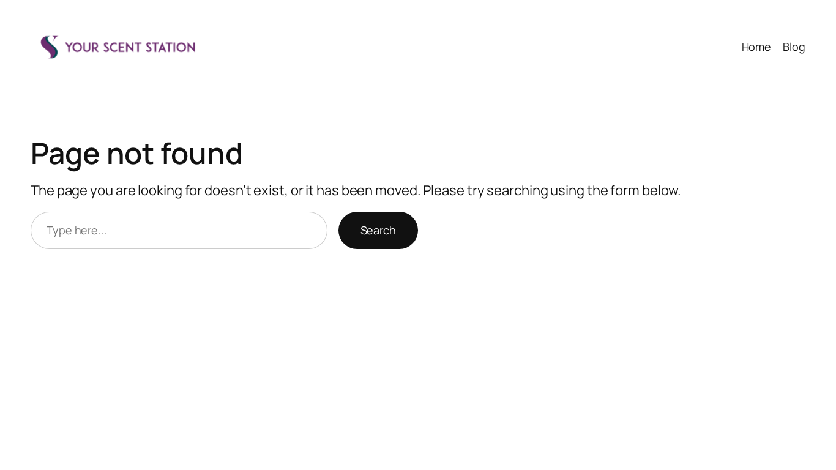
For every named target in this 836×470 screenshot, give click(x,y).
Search (378, 230)
